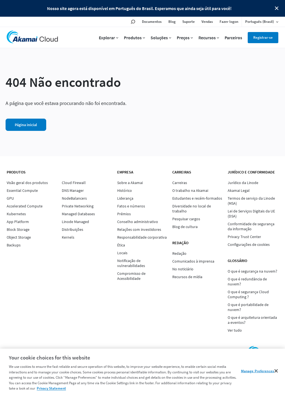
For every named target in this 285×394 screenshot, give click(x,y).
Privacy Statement (51, 388)
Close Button (276, 8)
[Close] (276, 371)
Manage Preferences (257, 370)
